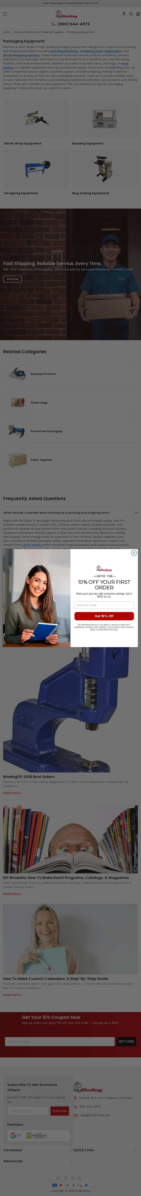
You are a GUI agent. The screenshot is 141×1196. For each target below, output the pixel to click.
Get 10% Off (104, 616)
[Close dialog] (134, 553)
